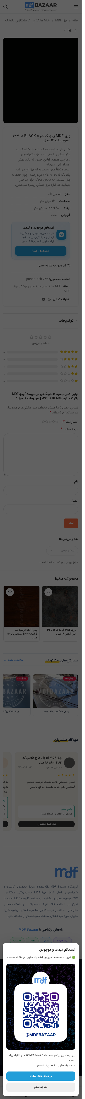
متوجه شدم (41, 1087)
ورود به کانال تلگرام (41, 1076)
